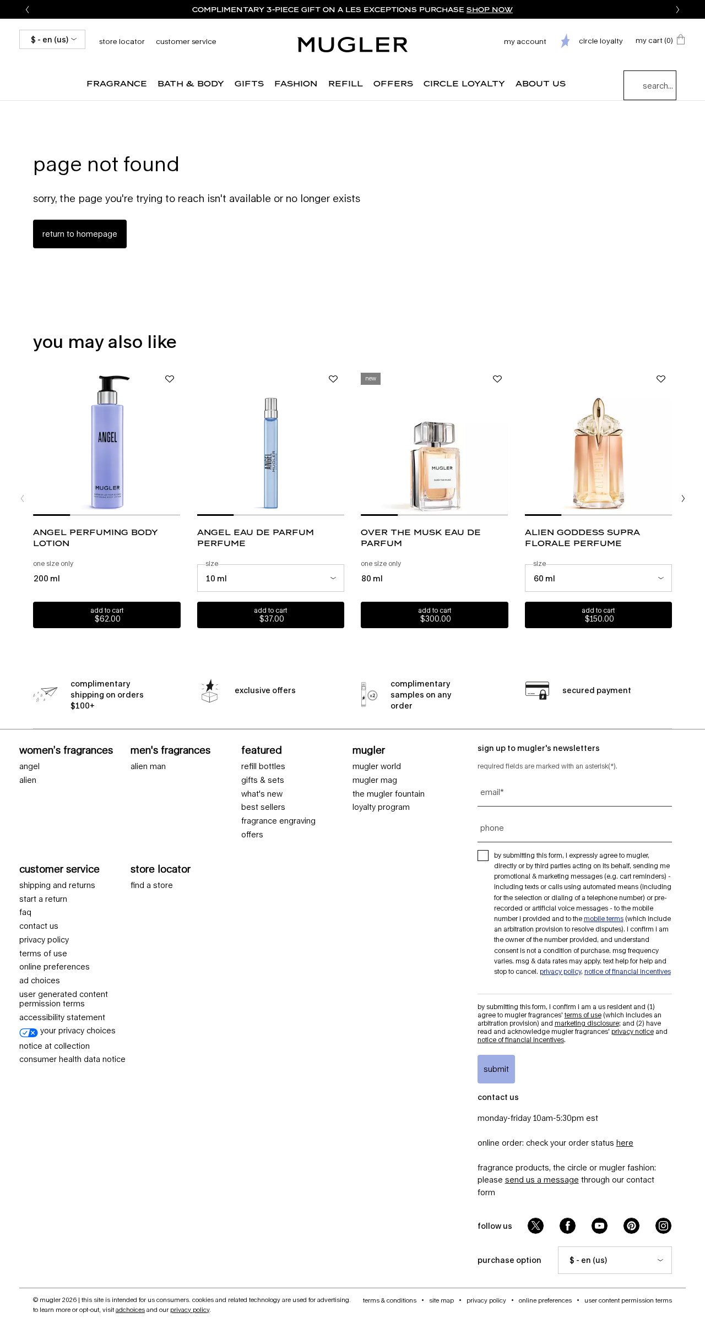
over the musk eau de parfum (421, 537)
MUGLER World (376, 766)
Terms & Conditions (389, 1300)
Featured (261, 750)
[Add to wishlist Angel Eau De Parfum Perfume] (333, 379)
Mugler (368, 750)
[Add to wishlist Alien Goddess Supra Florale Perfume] (661, 379)
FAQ (25, 912)
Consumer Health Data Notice (72, 1059)
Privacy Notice (632, 1031)
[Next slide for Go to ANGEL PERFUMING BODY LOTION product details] (175, 442)
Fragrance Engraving (278, 820)
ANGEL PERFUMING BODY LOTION (95, 537)
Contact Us (38, 926)
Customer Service (186, 41)
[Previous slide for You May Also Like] (22, 498)
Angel (29, 766)
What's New (262, 793)
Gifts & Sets (262, 780)
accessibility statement (62, 1017)
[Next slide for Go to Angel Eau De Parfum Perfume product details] (338, 442)
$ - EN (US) (49, 39)
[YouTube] (599, 1225)
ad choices (39, 980)
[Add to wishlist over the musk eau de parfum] (497, 379)
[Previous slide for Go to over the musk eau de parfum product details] (366, 442)
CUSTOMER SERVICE (59, 869)
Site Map (441, 1300)
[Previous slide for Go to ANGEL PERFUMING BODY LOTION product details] (38, 442)
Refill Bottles (263, 766)
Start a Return (43, 899)
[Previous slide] (27, 9)
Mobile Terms (603, 918)
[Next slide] (678, 9)
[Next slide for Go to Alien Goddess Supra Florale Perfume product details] (666, 442)
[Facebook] (567, 1225)
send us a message (542, 1179)
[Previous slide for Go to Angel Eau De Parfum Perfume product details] (202, 442)
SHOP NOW (490, 9)
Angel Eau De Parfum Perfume (255, 537)
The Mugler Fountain (388, 793)
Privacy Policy (44, 939)
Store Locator (161, 869)
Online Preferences (54, 966)
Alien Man (148, 766)
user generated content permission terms (63, 999)
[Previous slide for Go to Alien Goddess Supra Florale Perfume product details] (530, 442)
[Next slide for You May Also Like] (683, 498)
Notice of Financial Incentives (627, 971)
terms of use (43, 953)
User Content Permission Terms (628, 1300)
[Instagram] (663, 1225)
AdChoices (130, 1309)
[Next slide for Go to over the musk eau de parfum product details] (502, 442)
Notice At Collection (54, 1046)
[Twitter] (535, 1225)
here (624, 1142)
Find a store (152, 885)
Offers (252, 834)
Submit (496, 1069)
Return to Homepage (79, 233)
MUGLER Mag (374, 780)
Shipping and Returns (57, 885)
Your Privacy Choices (77, 1030)
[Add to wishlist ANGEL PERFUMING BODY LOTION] (169, 379)
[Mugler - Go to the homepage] (352, 44)
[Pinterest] (631, 1225)
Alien (27, 780)
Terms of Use (583, 1015)
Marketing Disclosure (587, 1023)
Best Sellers (263, 807)
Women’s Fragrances (66, 750)
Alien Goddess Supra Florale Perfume (582, 537)
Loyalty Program (381, 807)
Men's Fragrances (170, 750)
